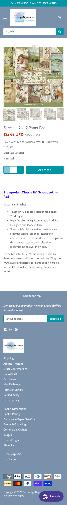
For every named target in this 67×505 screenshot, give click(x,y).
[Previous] (7, 76)
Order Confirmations (15, 368)
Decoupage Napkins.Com (36, 492)
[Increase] (20, 170)
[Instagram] (10, 329)
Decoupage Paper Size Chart (20, 419)
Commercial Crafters (15, 429)
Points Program (12, 440)
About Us (8, 445)
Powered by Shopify (13, 495)
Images (7, 435)
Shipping (8, 358)
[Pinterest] (16, 329)
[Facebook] (5, 329)
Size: (6, 152)
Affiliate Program (13, 363)
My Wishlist (10, 374)
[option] (33, 76)
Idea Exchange (11, 384)
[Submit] (60, 31)
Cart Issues (9, 379)
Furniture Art (10, 459)
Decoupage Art (12, 454)
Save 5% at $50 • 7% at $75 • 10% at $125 (34, 3)
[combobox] (29, 31)
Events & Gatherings (15, 424)
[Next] (59, 76)
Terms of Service (13, 389)
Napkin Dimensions (14, 408)
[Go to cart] (60, 17)
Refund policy (11, 395)
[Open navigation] (5, 17)
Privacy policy (11, 400)
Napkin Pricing (11, 414)
